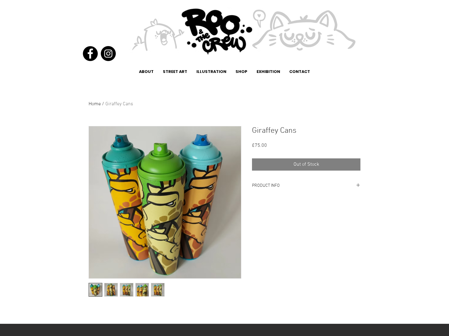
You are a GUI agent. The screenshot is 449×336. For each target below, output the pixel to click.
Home (95, 104)
